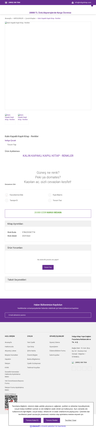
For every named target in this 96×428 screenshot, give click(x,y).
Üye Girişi (30, 347)
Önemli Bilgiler (32, 355)
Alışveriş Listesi (10, 351)
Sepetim (8, 359)
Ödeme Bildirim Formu (58, 351)
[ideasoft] (35, 426)
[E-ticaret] (47, 426)
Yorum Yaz (48, 267)
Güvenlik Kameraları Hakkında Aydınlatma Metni (12, 374)
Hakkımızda (9, 347)
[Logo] (48, 328)
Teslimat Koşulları (33, 367)
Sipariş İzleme (55, 342)
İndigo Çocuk (10, 140)
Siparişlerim (54, 347)
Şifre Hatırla (31, 351)
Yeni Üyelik (31, 342)
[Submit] (86, 315)
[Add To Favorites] (26, 195)
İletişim (7, 363)
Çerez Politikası (10, 394)
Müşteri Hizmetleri (11, 355)
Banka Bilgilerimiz (33, 359)
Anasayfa (8, 342)
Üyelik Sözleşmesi (33, 363)
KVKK (7, 367)
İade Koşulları (54, 355)
